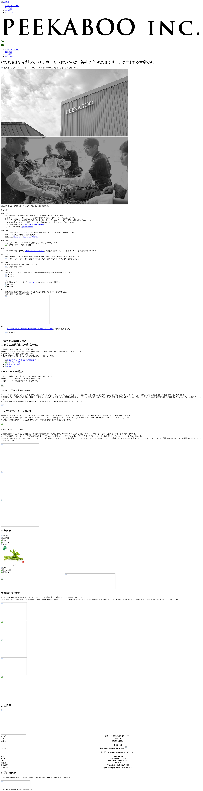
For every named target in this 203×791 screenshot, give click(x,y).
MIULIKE (30, 282)
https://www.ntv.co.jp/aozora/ (35, 224)
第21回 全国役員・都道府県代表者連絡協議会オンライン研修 (30, 329)
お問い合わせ (10, 12)
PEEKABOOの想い (12, 6)
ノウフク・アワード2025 (34, 251)
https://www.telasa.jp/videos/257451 (25, 237)
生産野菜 (8, 8)
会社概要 (8, 10)
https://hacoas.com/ (27, 227)
